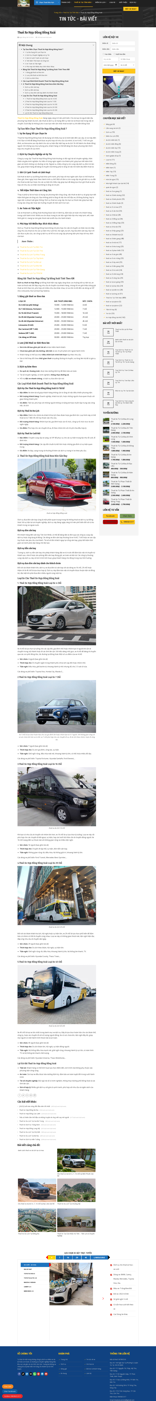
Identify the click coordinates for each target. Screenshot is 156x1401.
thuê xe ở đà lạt (111, 215)
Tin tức (108, 313)
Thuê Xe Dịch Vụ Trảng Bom (37, 1125)
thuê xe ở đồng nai (112, 219)
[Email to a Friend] (27, 1095)
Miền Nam (109, 168)
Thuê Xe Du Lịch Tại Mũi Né (31, 266)
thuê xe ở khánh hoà (113, 235)
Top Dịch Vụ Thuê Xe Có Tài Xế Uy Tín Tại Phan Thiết (124, 352)
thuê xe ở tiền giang (113, 266)
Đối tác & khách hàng (93, 1351)
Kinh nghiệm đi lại (112, 156)
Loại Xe (108, 160)
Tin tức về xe (90, 1342)
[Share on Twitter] (23, 1095)
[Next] (103, 1292)
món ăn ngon (110, 179)
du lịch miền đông (112, 144)
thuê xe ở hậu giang (113, 231)
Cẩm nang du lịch (112, 128)
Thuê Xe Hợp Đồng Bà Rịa (36, 1110)
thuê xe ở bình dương (113, 195)
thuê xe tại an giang (113, 282)
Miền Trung (110, 175)
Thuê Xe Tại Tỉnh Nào (71, 12)
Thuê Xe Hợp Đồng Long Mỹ (37, 1128)
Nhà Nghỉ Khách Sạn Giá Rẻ (115, 183)
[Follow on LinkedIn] (42, 1356)
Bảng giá (109, 124)
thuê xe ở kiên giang (113, 238)
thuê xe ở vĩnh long (113, 274)
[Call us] (34, 1356)
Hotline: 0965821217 (12, 1396)
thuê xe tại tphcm (112, 302)
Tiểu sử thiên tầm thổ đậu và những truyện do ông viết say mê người (52, 1117)
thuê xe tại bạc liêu (112, 286)
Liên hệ (88, 1356)
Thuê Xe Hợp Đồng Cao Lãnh (37, 1114)
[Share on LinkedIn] (35, 1095)
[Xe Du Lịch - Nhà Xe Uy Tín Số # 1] (24, 3)
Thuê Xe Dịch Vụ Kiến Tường (37, 1139)
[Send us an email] (31, 1356)
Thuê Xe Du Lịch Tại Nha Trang (32, 254)
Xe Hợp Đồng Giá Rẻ (113, 317)
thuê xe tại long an (112, 294)
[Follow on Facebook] (19, 1356)
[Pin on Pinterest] (31, 1095)
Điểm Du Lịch (110, 136)
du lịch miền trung (112, 152)
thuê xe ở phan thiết (113, 250)
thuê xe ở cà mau (112, 207)
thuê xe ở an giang (112, 191)
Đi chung (64, 1356)
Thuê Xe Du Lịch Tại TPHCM (31, 273)
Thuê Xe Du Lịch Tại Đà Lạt (30, 262)
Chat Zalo (7, 1386)
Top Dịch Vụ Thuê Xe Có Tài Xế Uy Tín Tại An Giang (124, 361)
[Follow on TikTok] (23, 1356)
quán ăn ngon (111, 187)
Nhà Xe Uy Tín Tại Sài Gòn (124, 391)
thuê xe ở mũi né (112, 242)
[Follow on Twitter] (27, 1356)
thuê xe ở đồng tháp (113, 223)
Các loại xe (90, 1347)
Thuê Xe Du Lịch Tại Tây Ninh (31, 258)
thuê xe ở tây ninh (112, 262)
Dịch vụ (108, 132)
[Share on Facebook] (19, 1095)
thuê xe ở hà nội (111, 227)
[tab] (52, 1257)
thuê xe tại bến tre (112, 290)
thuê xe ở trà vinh (112, 270)
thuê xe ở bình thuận (113, 203)
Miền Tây (109, 171)
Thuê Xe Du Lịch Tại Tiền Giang (32, 269)
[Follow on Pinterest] (38, 1356)
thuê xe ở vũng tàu (113, 278)
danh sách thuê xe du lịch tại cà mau (124, 340)
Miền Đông (110, 164)
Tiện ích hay (110, 309)
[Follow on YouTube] (46, 1356)
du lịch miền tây (111, 148)
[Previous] (52, 1292)
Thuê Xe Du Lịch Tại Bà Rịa (37, 1136)
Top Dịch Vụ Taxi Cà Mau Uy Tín (124, 371)
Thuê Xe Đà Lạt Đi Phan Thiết (123, 330)
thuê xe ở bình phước (113, 199)
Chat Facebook (9, 1391)
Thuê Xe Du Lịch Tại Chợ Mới (37, 1132)
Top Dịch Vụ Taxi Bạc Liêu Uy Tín (124, 381)
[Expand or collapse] (93, 45)
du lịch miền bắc (111, 140)
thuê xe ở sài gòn (112, 254)
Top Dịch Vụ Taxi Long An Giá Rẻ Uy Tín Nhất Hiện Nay (124, 403)
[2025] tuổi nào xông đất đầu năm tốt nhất (42, 1106)
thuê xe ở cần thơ (112, 211)
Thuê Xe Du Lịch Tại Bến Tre (31, 247)
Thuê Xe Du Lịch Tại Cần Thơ (31, 251)
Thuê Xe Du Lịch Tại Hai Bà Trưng (39, 1121)
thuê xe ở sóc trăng (113, 258)
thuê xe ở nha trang (113, 246)
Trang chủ (57, 12)
